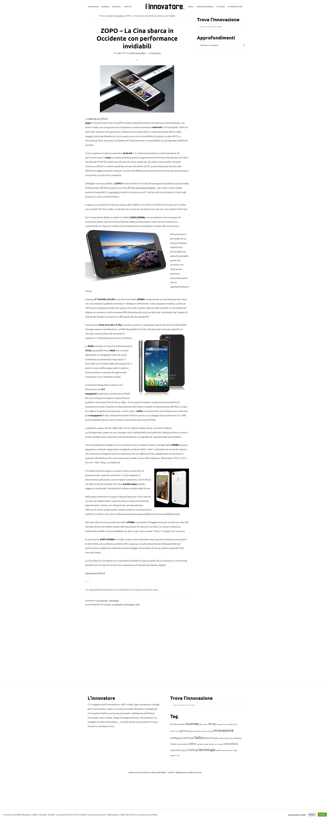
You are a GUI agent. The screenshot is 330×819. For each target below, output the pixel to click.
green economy (194, 731)
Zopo (137, 604)
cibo (201, 724)
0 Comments (155, 53)
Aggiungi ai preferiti (97, 118)
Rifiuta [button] (311, 814)
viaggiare (173, 755)
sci (215, 744)
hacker (203, 731)
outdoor (200, 744)
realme (206, 744)
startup (193, 750)
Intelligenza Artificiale (182, 737)
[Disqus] (137, 646)
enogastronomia (222, 724)
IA (206, 731)
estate (230, 724)
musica (184, 743)
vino (177, 755)
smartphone (117, 604)
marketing (237, 738)
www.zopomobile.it (145, 187)
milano (173, 743)
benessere (181, 724)
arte (174, 724)
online (192, 743)
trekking (224, 750)
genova (184, 730)
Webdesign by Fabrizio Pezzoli (189, 772)
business (192, 724)
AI (171, 723)
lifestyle (214, 738)
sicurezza (220, 744)
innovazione (223, 730)
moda (179, 744)
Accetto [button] (322, 814)
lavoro (207, 737)
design (212, 724)
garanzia (114, 192)
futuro (177, 731)
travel (218, 750)
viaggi (235, 750)
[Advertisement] (23, 797)
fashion (172, 731)
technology (129, 604)
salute (211, 744)
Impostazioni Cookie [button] (297, 814)
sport (184, 750)
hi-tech (107, 604)
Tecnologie (114, 600)
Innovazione (102, 600)
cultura (205, 724)
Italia (199, 737)
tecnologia (207, 749)
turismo (230, 750)
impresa (210, 731)
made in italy (223, 738)
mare (231, 738)
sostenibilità (175, 750)
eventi (235, 724)
